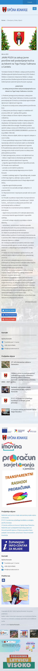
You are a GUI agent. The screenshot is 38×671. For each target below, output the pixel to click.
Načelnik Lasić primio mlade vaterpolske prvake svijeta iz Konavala (21, 389)
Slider (16, 20)
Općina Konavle (14, 624)
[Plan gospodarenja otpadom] (22, 594)
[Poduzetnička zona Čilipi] (24, 634)
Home (3, 20)
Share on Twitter (10, 310)
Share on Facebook (10, 315)
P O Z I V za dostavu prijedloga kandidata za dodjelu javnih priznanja (21, 400)
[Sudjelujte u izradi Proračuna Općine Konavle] (4, 632)
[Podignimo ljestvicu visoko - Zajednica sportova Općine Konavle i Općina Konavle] (19, 661)
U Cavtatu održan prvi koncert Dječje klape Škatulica (17, 525)
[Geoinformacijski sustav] (34, 634)
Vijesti (20, 20)
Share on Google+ (10, 319)
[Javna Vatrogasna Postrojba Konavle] (14, 634)
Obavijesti (10, 20)
